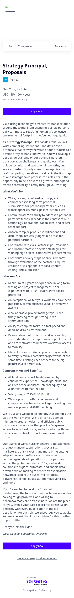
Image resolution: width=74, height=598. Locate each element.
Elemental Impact (31, 10)
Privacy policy (29, 590)
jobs (9, 46)
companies (25, 46)
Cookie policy (45, 590)
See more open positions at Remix (37, 558)
